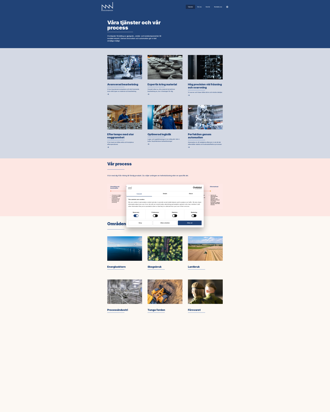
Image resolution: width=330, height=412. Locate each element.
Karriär (208, 7)
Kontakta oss (218, 7)
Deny (140, 223)
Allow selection (165, 223)
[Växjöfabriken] (107, 6)
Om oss (199, 7)
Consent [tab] (139, 194)
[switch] (155, 215)
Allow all (189, 223)
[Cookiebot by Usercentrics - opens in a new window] (194, 188)
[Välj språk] (227, 7)
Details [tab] (165, 193)
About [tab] (191, 193)
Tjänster (190, 7)
